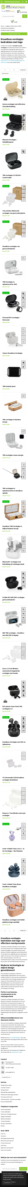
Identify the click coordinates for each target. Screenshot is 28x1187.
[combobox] (11, 16)
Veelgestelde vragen (6, 1085)
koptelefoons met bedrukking (9, 60)
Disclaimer (3, 1145)
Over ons (3, 1133)
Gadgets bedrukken (6, 1116)
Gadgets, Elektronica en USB (13, 26)
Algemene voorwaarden (7, 1148)
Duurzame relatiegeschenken (8, 1114)
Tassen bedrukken (5, 1112)
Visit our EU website (6, 1150)
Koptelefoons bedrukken (7, 28)
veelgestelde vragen (16, 1052)
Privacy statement (6, 1143)
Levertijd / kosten (5, 1087)
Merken (3, 1126)
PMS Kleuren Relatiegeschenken (9, 1094)
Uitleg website (5, 1090)
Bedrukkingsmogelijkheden (8, 1092)
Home (2, 26)
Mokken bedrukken (6, 1119)
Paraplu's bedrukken (6, 1123)
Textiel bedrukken (5, 1121)
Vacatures (3, 1136)
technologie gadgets (15, 1037)
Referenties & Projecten (7, 1140)
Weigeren (14, 1182)
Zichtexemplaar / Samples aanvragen (11, 1099)
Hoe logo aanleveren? (6, 1097)
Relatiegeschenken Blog (7, 1138)
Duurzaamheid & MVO (6, 1101)
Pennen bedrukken (6, 1109)
